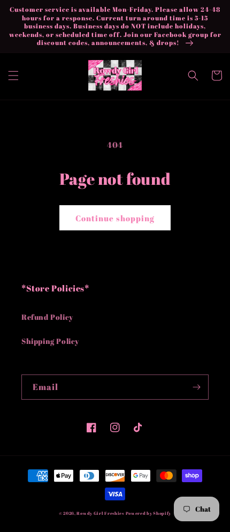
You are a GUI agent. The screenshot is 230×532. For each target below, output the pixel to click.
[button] (13, 75)
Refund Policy (47, 317)
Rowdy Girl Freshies (100, 513)
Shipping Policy (50, 341)
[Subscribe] (196, 387)
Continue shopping (115, 218)
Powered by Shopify (149, 513)
